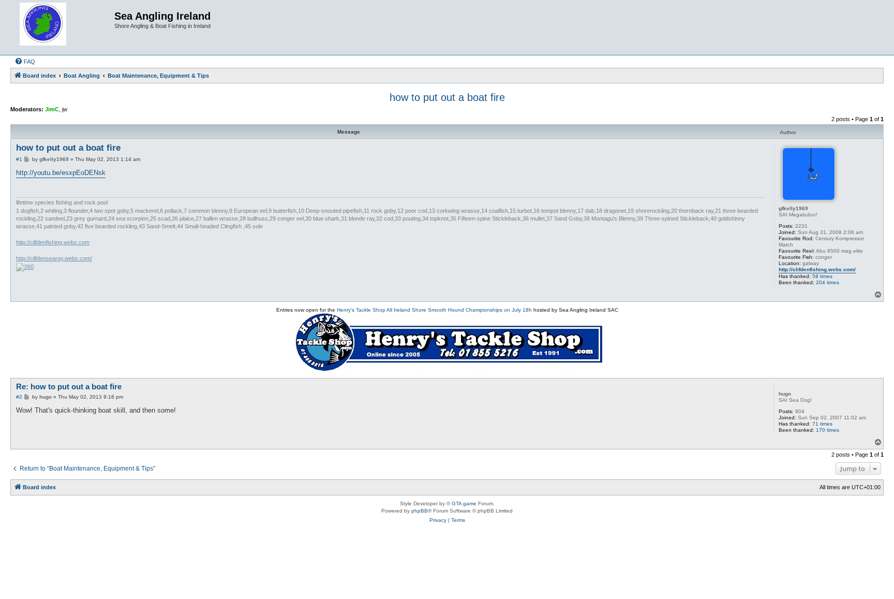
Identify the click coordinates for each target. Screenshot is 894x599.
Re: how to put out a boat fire (69, 386)
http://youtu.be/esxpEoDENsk (61, 173)
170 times (827, 430)
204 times (827, 282)
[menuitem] (24, 61)
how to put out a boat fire (447, 97)
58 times (822, 276)
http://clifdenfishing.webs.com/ (817, 269)
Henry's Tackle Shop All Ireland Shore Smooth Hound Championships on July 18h (434, 310)
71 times (822, 424)
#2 (19, 397)
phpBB (419, 511)
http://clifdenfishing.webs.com (53, 242)
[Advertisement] (447, 569)
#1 (19, 159)
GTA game (464, 503)
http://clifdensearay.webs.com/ (54, 258)
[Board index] (63, 27)
